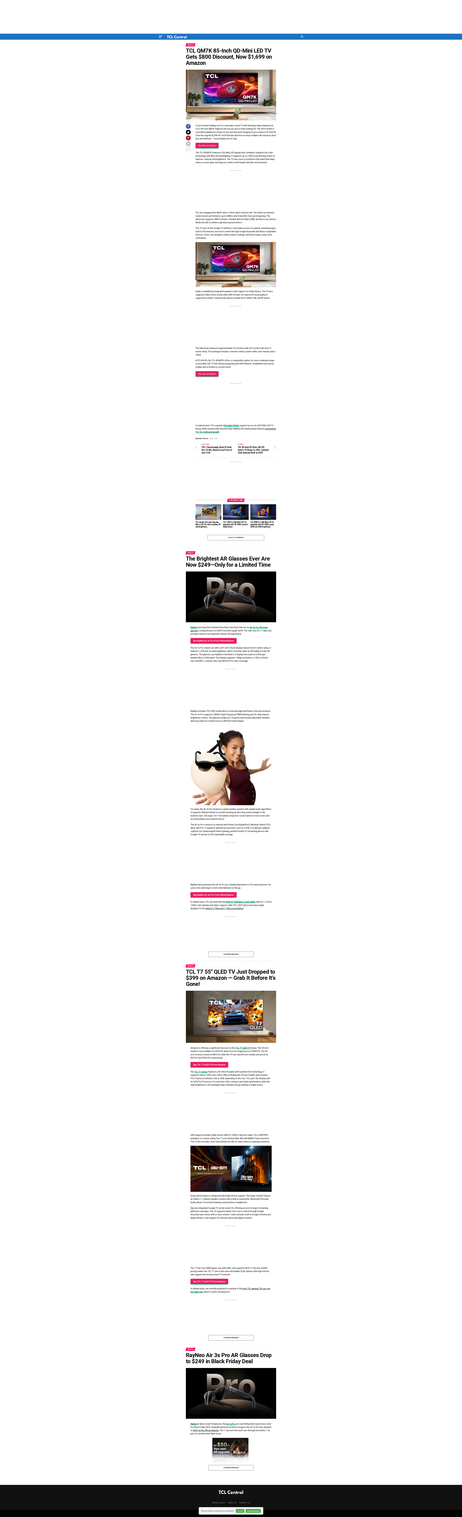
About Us (232, 1503)
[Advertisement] (231, 17)
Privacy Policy (218, 1503)
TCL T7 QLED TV (243, 1048)
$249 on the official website (206, 1430)
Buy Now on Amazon (207, 145)
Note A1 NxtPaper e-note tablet (240, 902)
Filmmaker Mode (231, 425)
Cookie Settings (253, 1511)
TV (217, 438)
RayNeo (194, 627)
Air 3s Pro (230, 1424)
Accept (240, 1511)
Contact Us (244, 1503)
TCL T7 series (200, 1072)
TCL (212, 438)
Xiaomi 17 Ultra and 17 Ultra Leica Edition (224, 908)
